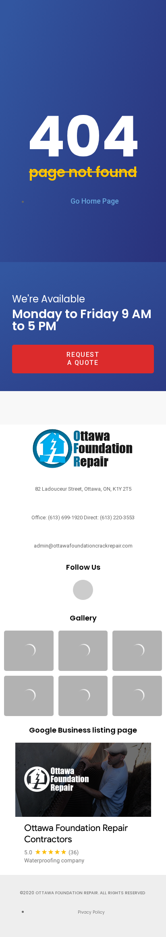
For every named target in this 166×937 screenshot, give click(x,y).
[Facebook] (83, 590)
